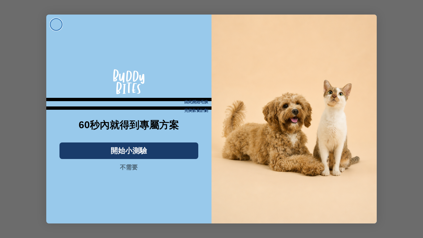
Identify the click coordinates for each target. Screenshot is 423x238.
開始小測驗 (129, 150)
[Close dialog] (56, 24)
